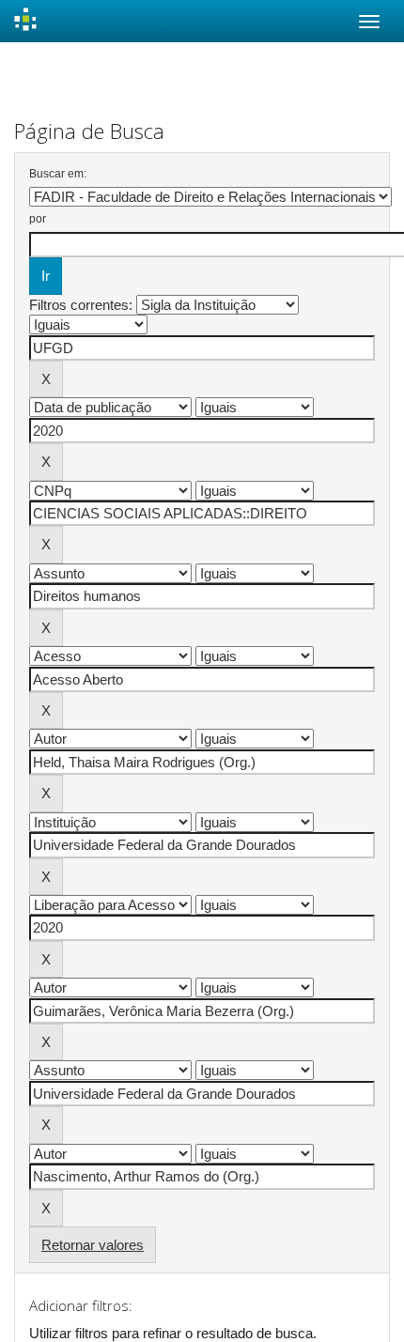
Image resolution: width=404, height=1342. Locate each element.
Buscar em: (57, 173)
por (37, 218)
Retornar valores (92, 1245)
